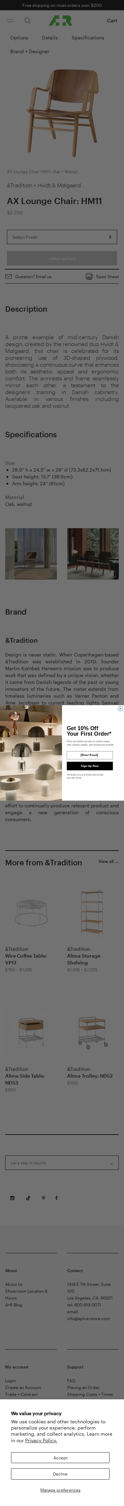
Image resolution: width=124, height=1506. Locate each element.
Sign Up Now (90, 766)
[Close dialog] (120, 709)
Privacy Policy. (41, 1440)
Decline (60, 1473)
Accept (60, 1457)
